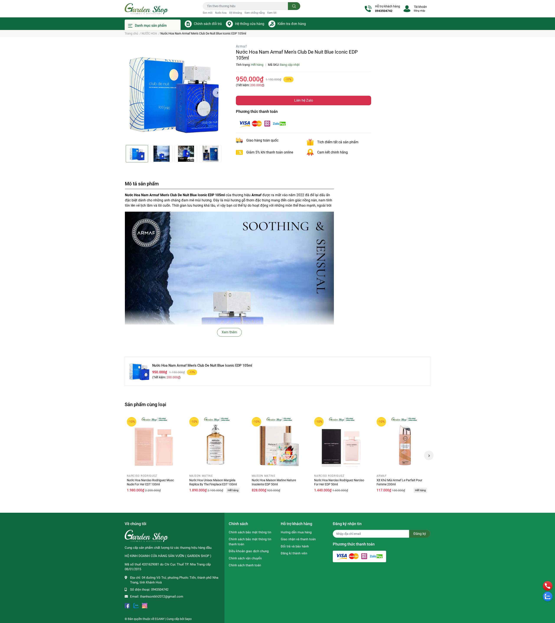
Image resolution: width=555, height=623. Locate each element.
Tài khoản (420, 6)
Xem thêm (229, 332)
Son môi (207, 12)
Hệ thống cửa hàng (249, 24)
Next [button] (217, 92)
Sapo (188, 619)
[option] (173, 93)
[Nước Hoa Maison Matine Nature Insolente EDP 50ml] (277, 443)
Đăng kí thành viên (294, 553)
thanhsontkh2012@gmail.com (161, 596)
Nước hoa (221, 12)
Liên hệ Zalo (303, 100)
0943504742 (383, 11)
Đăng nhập (419, 10)
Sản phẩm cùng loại (145, 404)
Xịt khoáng (235, 12)
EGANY (160, 619)
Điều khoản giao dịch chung (249, 551)
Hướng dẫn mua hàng (296, 532)
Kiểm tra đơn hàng (292, 24)
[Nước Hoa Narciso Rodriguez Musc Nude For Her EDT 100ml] (153, 443)
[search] (294, 6)
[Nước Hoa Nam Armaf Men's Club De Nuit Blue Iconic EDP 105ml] (173, 93)
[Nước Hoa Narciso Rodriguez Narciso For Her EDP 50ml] (340, 443)
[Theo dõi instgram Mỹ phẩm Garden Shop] (144, 605)
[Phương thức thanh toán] (262, 123)
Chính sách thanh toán (245, 565)
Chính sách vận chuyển (245, 558)
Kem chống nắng (255, 12)
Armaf (241, 46)
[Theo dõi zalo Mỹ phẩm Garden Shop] (136, 605)
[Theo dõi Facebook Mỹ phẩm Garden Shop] (127, 605)
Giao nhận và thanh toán (298, 539)
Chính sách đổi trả (208, 24)
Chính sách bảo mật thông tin (250, 532)
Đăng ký (419, 534)
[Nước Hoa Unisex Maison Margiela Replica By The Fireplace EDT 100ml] (215, 443)
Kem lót (271, 12)
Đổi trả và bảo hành (295, 546)
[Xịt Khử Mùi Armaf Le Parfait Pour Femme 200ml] (402, 443)
